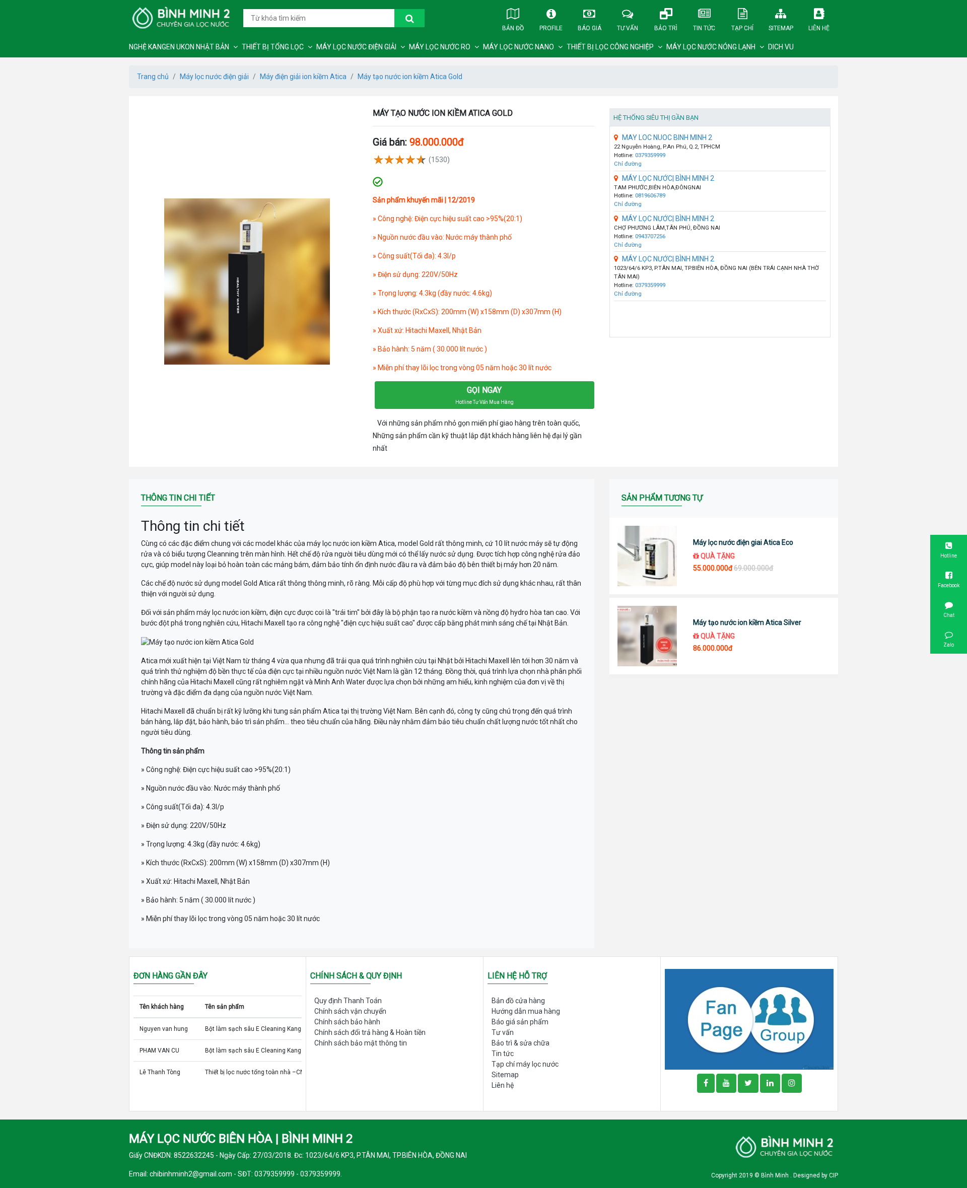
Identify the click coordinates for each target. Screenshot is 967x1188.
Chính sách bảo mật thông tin (360, 1043)
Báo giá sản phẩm (520, 1022)
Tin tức (704, 28)
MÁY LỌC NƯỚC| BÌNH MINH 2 (668, 178)
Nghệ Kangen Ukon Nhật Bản (179, 46)
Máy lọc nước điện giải (356, 46)
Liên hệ (819, 28)
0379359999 (650, 155)
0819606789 (650, 195)
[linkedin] (770, 1083)
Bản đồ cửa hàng (518, 1001)
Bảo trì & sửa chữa (520, 1043)
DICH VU (781, 46)
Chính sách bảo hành (347, 1022)
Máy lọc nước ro (439, 46)
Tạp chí (742, 28)
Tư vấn (627, 28)
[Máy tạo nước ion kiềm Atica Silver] (647, 636)
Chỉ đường (628, 164)
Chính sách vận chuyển (350, 1011)
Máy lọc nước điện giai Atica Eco (743, 542)
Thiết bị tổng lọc (273, 46)
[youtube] (726, 1083)
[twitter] (748, 1083)
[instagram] (792, 1083)
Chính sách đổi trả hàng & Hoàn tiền (370, 1032)
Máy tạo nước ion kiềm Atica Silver (747, 622)
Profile (551, 28)
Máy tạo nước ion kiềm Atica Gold (410, 77)
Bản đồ (513, 28)
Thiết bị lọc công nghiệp (610, 46)
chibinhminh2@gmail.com (191, 1174)
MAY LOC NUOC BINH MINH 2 (667, 137)
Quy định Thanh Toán (348, 1001)
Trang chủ (153, 77)
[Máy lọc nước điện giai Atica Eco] (647, 556)
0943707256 (650, 236)
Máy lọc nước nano (518, 46)
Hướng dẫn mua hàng (526, 1011)
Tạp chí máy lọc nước (525, 1064)
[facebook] (749, 1019)
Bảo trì (665, 28)
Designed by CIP (815, 1175)
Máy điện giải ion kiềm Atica (303, 77)
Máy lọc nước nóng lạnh (710, 46)
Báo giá (589, 28)
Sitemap (781, 28)
